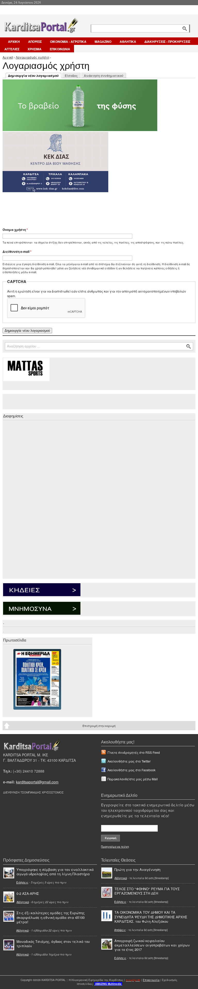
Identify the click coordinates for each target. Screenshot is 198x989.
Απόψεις (120, 930)
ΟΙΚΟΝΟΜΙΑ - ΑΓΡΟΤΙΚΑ (68, 41)
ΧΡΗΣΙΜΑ (35, 49)
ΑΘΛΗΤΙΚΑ (128, 41)
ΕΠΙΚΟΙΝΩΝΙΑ (60, 49)
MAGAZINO (103, 41)
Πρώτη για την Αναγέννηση (137, 869)
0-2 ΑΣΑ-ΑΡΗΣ (27, 893)
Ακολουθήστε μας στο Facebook (131, 770)
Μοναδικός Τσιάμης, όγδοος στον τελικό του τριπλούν (53, 943)
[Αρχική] (41, 24)
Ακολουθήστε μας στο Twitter (129, 761)
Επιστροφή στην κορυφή (99, 726)
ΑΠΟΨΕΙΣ (35, 41)
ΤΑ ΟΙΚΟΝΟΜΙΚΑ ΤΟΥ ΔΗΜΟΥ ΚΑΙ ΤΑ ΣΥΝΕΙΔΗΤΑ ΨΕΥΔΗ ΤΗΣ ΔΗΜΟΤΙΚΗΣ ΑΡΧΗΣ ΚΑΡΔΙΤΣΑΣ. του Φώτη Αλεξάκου (150, 916)
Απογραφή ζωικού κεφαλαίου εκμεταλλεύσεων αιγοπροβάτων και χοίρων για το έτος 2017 (152, 945)
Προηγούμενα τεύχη (115, 846)
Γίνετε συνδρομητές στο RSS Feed (134, 752)
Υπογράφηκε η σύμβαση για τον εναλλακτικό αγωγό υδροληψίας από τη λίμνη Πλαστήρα (55, 871)
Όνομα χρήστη (15, 229)
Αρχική (8, 57)
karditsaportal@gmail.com (37, 781)
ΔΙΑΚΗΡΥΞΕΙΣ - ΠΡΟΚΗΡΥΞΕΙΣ (167, 41)
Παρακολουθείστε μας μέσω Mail (133, 779)
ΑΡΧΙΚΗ (14, 41)
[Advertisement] (94, 207)
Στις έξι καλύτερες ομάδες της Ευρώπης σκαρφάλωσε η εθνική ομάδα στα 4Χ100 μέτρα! (50, 917)
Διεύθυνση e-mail (17, 251)
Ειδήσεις (22, 882)
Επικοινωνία (151, 980)
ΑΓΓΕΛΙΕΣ (11, 49)
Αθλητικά (22, 902)
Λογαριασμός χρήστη (32, 57)
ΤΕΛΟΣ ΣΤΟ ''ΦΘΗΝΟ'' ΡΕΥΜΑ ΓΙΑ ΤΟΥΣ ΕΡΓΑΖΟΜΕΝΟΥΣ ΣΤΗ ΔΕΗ (147, 891)
